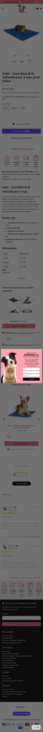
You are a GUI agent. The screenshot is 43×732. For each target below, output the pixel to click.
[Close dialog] (41, 349)
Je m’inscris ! (31, 379)
